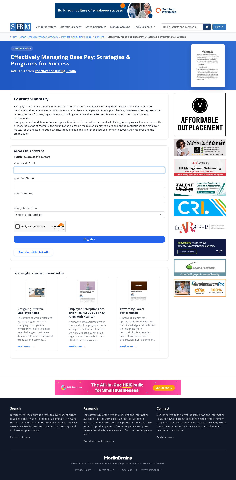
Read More (23, 346)
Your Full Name (24, 178)
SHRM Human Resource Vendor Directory (34, 37)
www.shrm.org (149, 470)
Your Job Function (25, 208)
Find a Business (143, 27)
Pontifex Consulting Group (76, 37)
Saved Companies (96, 27)
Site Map (127, 470)
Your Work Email (24, 163)
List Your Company (70, 27)
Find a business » (20, 437)
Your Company (23, 193)
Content (99, 37)
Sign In (219, 27)
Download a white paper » (98, 441)
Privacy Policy (83, 470)
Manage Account (120, 27)
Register (89, 239)
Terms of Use (106, 470)
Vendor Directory (46, 27)
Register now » (165, 437)
